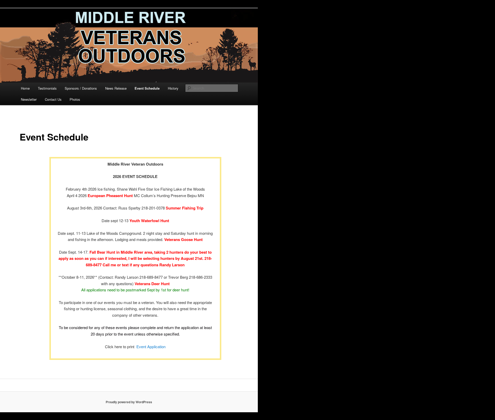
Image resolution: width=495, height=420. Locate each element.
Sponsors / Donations (81, 88)
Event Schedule (147, 88)
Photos (75, 99)
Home (25, 88)
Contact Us (53, 99)
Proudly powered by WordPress (129, 402)
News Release (116, 88)
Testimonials (47, 88)
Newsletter (29, 99)
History (173, 88)
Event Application (151, 346)
